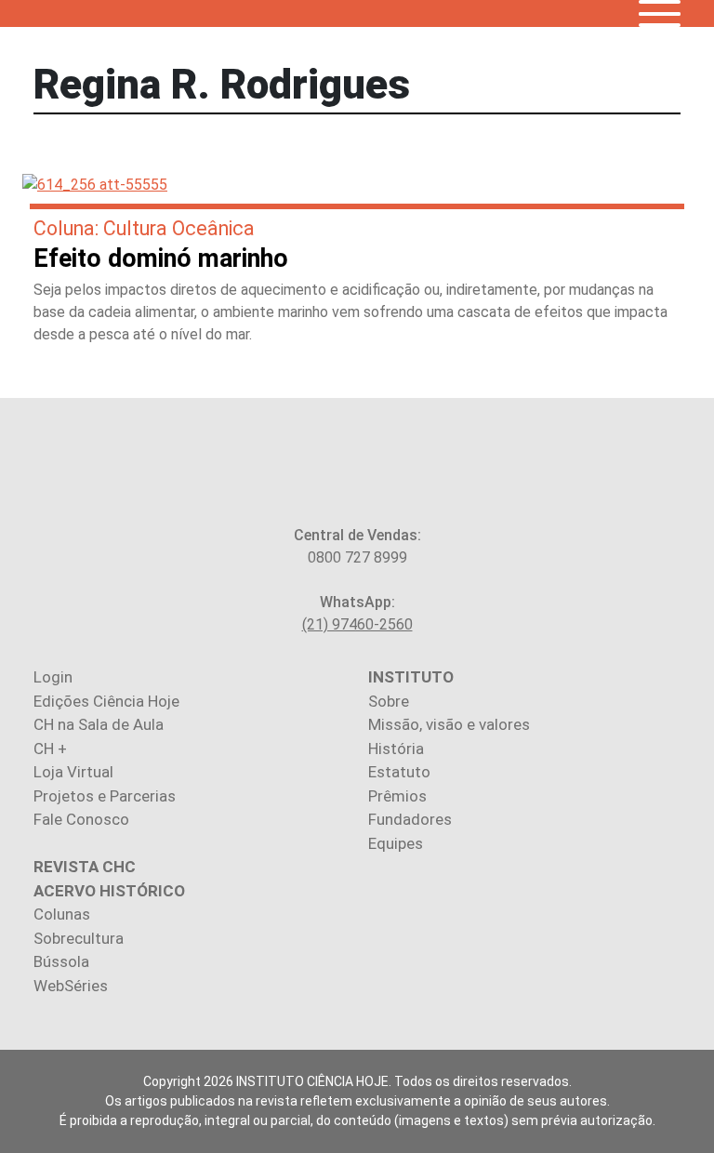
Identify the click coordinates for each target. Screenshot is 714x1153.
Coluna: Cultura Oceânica (144, 228)
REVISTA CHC (84, 866)
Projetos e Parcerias (104, 796)
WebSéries (70, 985)
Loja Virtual (73, 771)
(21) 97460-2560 (357, 624)
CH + (50, 748)
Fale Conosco (81, 819)
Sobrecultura (78, 938)
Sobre (388, 701)
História (396, 748)
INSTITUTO (411, 677)
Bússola (61, 961)
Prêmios (397, 796)
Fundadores (410, 819)
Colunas (61, 914)
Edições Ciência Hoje (106, 701)
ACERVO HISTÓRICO (109, 890)
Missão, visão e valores (449, 724)
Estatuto (399, 771)
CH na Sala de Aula (98, 724)
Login (53, 677)
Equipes (395, 843)
